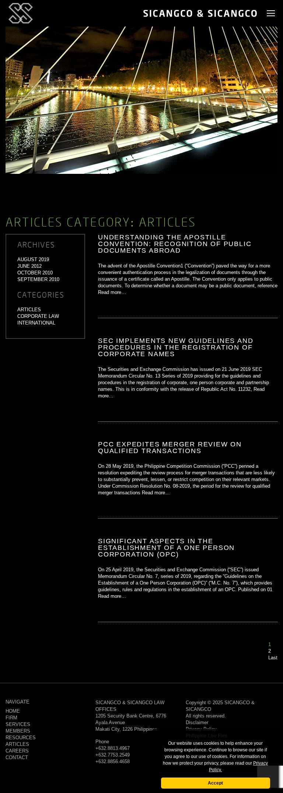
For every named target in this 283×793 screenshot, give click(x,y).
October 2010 (35, 273)
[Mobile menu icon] (270, 13)
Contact (17, 757)
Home (13, 711)
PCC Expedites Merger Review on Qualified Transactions (170, 448)
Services (18, 724)
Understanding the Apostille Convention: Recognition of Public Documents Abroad (174, 244)
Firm (11, 717)
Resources (21, 737)
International (36, 323)
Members (18, 731)
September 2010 (38, 279)
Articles (29, 309)
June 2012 (29, 266)
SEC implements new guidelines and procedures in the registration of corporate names (175, 347)
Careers (17, 751)
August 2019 (33, 259)
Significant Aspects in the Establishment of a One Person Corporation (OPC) (166, 547)
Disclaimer (197, 722)
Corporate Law (38, 316)
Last (272, 657)
